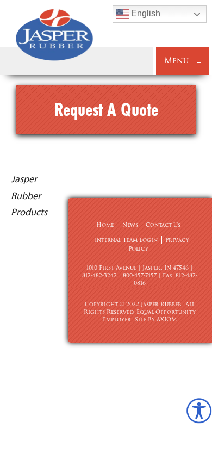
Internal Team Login (126, 240)
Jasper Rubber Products (29, 195)
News (130, 225)
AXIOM (167, 319)
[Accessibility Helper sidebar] (199, 411)
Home (105, 225)
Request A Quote (106, 109)
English (144, 13)
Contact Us (163, 225)
